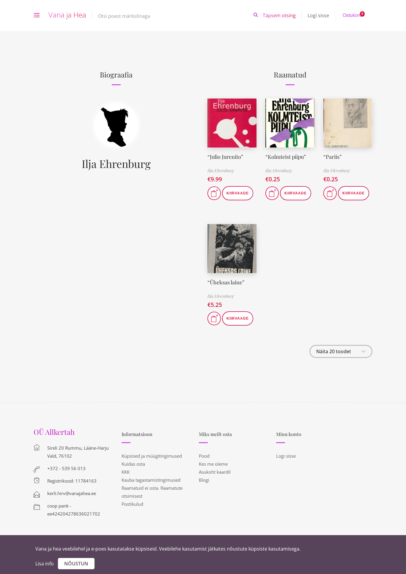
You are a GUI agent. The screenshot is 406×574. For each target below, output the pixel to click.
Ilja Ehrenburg (116, 163)
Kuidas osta (133, 464)
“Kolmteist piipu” (285, 156)
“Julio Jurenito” (225, 156)
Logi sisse (318, 15)
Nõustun (76, 563)
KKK (126, 472)
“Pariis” (332, 156)
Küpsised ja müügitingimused (152, 456)
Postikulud (132, 504)
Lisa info (44, 563)
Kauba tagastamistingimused (151, 480)
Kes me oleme (213, 464)
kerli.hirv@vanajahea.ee (71, 493)
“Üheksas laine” (225, 282)
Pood (204, 456)
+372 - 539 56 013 (66, 468)
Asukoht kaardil (215, 472)
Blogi (204, 480)
